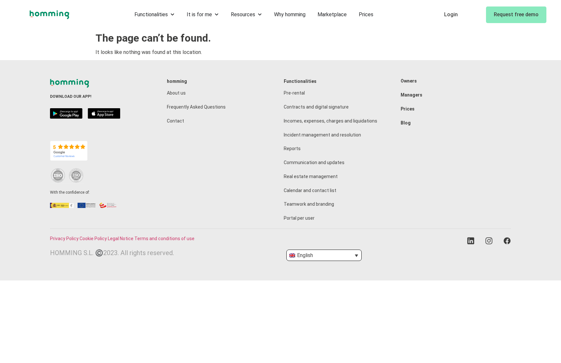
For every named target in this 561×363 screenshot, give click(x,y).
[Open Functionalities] (173, 15)
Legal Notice (120, 238)
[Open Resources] (260, 15)
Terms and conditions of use (164, 238)
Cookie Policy (93, 238)
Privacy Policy (64, 238)
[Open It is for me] (217, 15)
